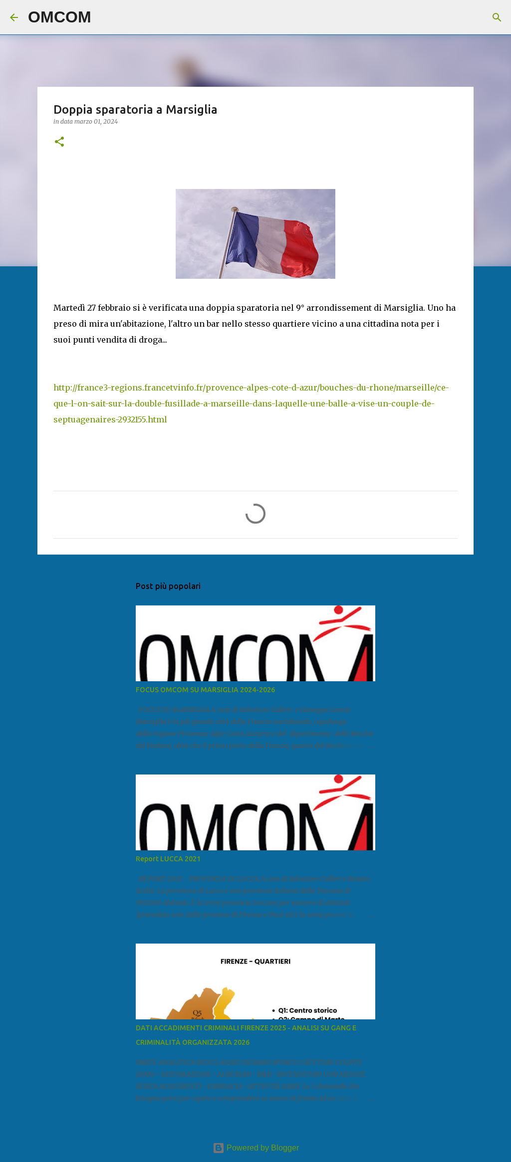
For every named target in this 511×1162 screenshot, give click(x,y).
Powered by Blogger (262, 1148)
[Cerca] (105, 17)
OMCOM (59, 17)
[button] (59, 142)
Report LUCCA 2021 (168, 859)
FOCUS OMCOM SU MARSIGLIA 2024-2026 (205, 690)
